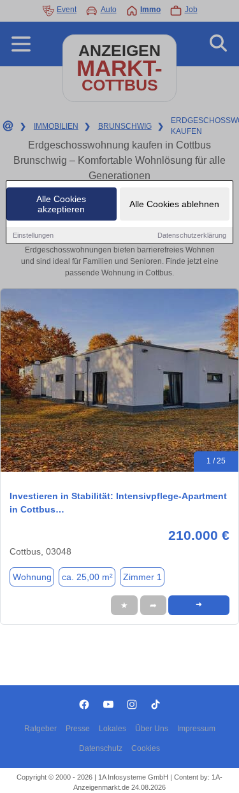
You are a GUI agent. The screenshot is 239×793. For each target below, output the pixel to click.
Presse (78, 728)
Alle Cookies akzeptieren (61, 204)
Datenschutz (100, 748)
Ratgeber (40, 728)
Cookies (145, 748)
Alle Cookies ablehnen (174, 204)
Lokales (112, 728)
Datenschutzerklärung (191, 235)
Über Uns (151, 728)
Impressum (196, 728)
